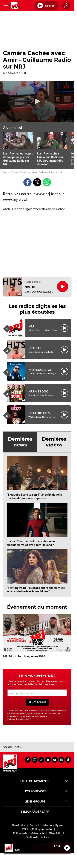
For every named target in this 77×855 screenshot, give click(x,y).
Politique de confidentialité (28, 833)
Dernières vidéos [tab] (54, 442)
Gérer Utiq (55, 833)
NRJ (31, 326)
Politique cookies (42, 829)
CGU (25, 829)
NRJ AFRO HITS (39, 413)
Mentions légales (53, 825)
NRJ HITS (31, 287)
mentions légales (38, 716)
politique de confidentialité (19, 719)
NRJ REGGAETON (40, 369)
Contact (34, 825)
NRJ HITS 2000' (38, 391)
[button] (37, 101)
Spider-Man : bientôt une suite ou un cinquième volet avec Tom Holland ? (31, 542)
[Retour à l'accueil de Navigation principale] (14, 5)
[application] (37, 101)
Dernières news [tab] (20, 442)
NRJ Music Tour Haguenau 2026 (24, 656)
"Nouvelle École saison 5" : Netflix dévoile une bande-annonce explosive (34, 496)
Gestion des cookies (37, 837)
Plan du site (18, 825)
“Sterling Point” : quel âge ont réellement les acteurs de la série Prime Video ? (36, 589)
